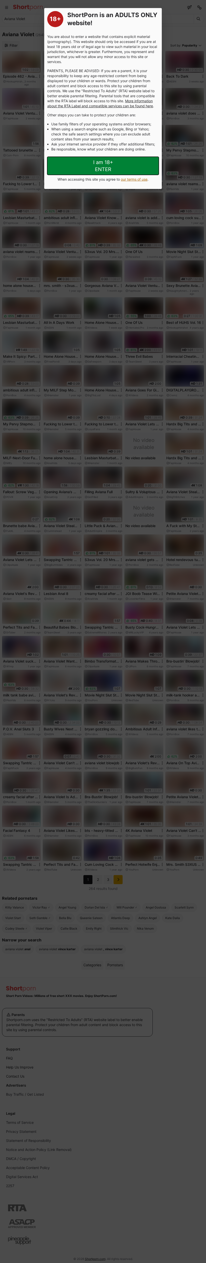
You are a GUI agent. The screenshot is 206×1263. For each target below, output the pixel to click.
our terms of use (134, 179)
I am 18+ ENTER (103, 165)
